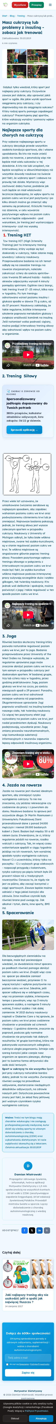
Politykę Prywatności (39, 1364)
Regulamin (24, 1364)
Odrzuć (15, 1418)
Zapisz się (28, 1372)
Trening (21, 15)
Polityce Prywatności (36, 1411)
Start (4, 15)
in (39, 1230)
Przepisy (37, 5)
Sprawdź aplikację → (24, 429)
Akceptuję (41, 1418)
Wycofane (20, 5)
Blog (12, 15)
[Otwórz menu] (50, 5)
